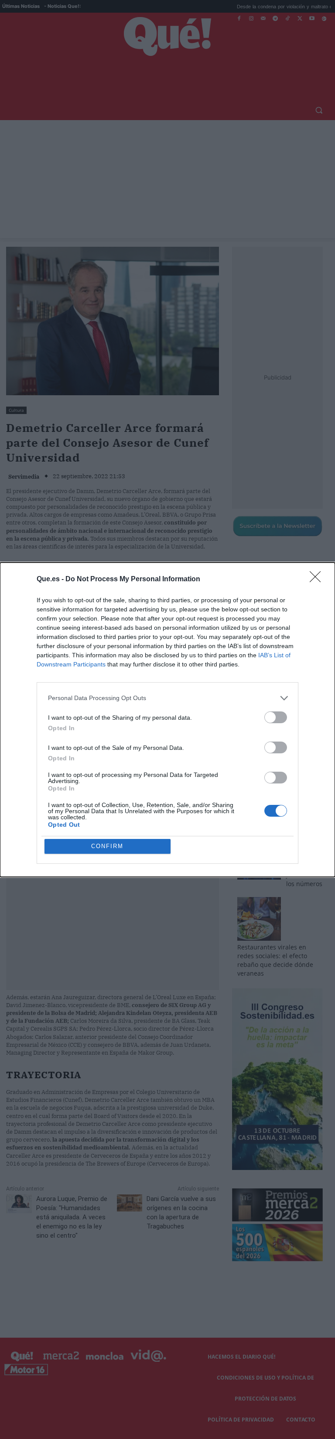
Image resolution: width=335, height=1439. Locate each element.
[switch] (275, 717)
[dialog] (167, 719)
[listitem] (167, 698)
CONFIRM (107, 846)
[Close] (318, 579)
